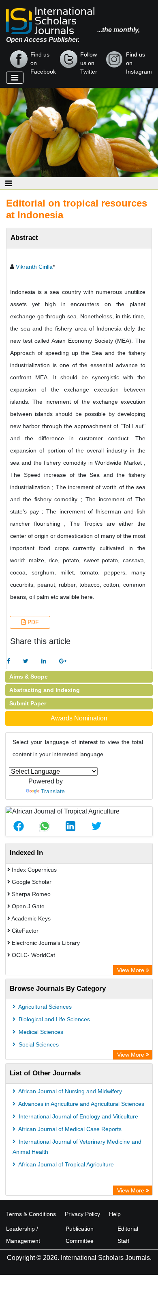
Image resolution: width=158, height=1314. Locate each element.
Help (115, 1214)
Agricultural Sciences (44, 1006)
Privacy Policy (82, 1214)
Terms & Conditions (31, 1214)
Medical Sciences (40, 1032)
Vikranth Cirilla (34, 266)
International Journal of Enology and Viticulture (77, 1116)
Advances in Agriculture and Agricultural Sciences (80, 1104)
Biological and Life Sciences (53, 1019)
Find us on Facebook (43, 59)
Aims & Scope (28, 676)
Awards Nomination (79, 718)
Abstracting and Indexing (44, 690)
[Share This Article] (19, 826)
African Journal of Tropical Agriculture (65, 1164)
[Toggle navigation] (14, 78)
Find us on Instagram (139, 59)
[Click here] (8, 661)
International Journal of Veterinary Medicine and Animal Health (77, 1146)
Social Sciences (38, 1044)
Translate (53, 791)
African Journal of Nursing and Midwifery (69, 1091)
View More (131, 970)
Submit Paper (27, 703)
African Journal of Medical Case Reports (69, 1129)
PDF (32, 622)
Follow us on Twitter (88, 59)
